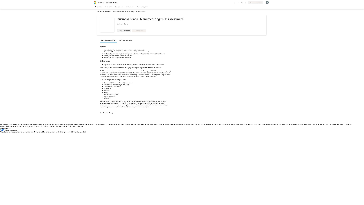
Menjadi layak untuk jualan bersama (242, 124)
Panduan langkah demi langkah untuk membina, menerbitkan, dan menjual (207, 124)
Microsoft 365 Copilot (65, 126)
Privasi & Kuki (38, 132)
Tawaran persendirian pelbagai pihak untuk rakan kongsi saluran (332, 124)
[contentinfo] (112, 11)
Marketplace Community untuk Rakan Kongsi (268, 124)
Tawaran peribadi (79, 124)
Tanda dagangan (61, 132)
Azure (24, 126)
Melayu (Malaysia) (5, 128)
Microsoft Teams (78, 126)
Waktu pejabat (39, 124)
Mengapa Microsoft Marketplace (10, 124)
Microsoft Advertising (51, 126)
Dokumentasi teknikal (66, 124)
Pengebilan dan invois (117, 124)
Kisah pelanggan (29, 124)
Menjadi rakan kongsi (131, 124)
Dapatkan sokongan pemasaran (159, 124)
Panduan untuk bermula (52, 124)
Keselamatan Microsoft (15, 126)
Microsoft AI (4, 126)
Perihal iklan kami (72, 132)
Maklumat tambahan (125, 40)
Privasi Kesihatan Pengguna (8, 132)
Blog (22, 124)
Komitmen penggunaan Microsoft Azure (97, 124)
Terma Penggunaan (49, 132)
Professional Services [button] (103, 11)
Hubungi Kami (29, 132)
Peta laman (20, 132)
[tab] (109, 40)
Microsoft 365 (40, 126)
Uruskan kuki (82, 132)
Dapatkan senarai (143, 124)
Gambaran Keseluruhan (108, 40)
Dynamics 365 (31, 126)
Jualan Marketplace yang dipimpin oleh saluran (296, 124)
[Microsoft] (99, 2)
